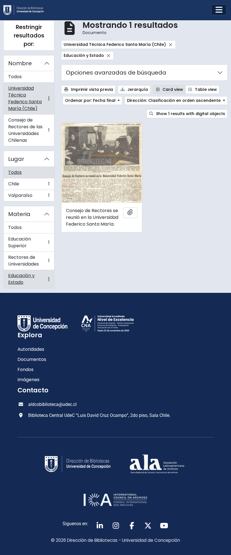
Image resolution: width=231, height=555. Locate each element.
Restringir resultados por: (29, 35)
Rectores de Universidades (29, 260)
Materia (19, 214)
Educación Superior (29, 242)
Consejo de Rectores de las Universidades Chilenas (29, 130)
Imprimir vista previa (91, 89)
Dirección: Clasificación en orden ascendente (174, 100)
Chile (29, 185)
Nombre (20, 63)
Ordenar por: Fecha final (91, 100)
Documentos (31, 359)
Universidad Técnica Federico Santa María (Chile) (29, 98)
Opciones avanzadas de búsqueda (116, 73)
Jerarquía (137, 89)
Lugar (16, 159)
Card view (172, 89)
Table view (205, 89)
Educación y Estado (29, 279)
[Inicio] (25, 10)
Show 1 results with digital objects (190, 113)
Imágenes (28, 379)
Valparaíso (29, 196)
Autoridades (30, 349)
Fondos (25, 369)
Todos (15, 76)
